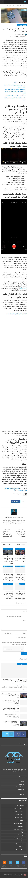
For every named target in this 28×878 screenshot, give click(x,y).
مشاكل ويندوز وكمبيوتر (8, 548)
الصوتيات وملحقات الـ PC (18, 808)
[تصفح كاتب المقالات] (14, 512)
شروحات (15, 493)
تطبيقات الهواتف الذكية (21, 25)
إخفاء (15, 82)
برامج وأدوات (21, 820)
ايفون (20, 493)
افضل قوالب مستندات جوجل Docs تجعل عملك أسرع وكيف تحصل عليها (7, 534)
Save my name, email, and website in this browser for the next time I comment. (14, 643)
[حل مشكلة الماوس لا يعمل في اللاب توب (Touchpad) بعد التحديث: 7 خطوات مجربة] (8, 551)
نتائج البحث (21, 794)
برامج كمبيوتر (22, 584)
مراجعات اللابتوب (19, 814)
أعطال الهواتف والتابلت (18, 843)
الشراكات (22, 781)
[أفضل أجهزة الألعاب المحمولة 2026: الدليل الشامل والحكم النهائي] (14, 670)
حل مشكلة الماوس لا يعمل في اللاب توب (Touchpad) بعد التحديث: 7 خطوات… (11, 723)
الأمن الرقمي (20, 846)
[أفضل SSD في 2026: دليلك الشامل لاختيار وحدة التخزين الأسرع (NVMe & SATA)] (23, 709)
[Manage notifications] (24, 875)
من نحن (22, 791)
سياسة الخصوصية (20, 786)
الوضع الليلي (23, 288)
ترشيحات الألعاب (19, 835)
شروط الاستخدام (20, 789)
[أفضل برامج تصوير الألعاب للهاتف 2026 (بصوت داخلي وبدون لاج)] (20, 551)
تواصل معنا (21, 784)
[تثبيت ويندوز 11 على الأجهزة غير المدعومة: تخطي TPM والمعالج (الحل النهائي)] (8, 569)
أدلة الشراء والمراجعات (21, 664)
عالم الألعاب (21, 832)
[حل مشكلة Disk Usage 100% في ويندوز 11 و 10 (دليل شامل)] (23, 716)
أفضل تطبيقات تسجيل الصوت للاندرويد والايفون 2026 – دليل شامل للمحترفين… (10, 702)
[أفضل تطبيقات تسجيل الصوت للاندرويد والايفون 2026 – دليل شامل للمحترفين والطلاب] (23, 702)
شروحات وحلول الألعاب (18, 838)
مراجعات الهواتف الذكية (18, 817)
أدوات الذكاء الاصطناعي (18, 823)
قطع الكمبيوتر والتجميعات (18, 811)
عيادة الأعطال (21, 840)
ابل (22, 493)
